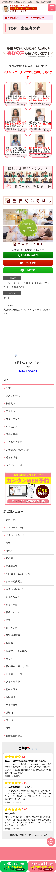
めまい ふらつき (15, 535)
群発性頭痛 (12, 628)
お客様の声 (12, 427)
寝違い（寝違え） (15, 589)
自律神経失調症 (14, 581)
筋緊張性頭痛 (13, 635)
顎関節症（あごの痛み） (18, 574)
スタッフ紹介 (13, 419)
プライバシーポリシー (17, 465)
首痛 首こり (13, 520)
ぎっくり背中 (14, 681)
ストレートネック (15, 527)
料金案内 (10, 403)
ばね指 (9, 720)
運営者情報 (12, 457)
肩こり (9, 658)
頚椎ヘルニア (13, 597)
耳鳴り (9, 550)
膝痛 (8, 728)
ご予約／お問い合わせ (17, 450)
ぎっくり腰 (13, 604)
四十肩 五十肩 (14, 674)
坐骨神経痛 (12, 705)
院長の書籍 (12, 434)
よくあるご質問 (14, 442)
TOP (8, 388)
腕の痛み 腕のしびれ (17, 666)
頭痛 (8, 620)
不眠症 (9, 558)
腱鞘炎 (9, 712)
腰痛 (8, 543)
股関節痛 (10, 697)
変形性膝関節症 (14, 735)
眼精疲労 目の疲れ (16, 651)
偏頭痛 (9, 643)
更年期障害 (12, 566)
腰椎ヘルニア (13, 612)
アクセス (10, 411)
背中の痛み (12, 689)
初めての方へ (13, 396)
